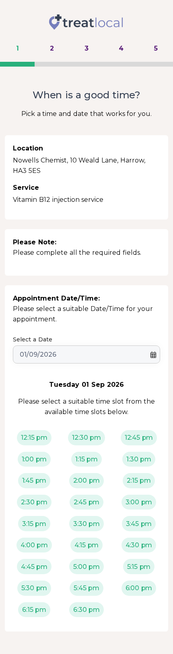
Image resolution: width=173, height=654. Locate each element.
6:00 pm (139, 588)
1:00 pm (34, 459)
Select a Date (32, 339)
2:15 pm (139, 480)
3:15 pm (34, 524)
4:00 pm (34, 545)
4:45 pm (34, 567)
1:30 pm (138, 459)
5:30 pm (34, 588)
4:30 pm (139, 545)
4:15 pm (86, 545)
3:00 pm (139, 502)
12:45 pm (139, 437)
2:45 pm (87, 502)
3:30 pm (86, 524)
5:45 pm (86, 588)
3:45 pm (139, 524)
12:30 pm (86, 437)
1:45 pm (34, 480)
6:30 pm (86, 609)
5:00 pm (86, 567)
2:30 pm (34, 502)
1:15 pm (86, 459)
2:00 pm (86, 480)
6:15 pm (34, 609)
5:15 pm (139, 567)
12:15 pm (34, 437)
